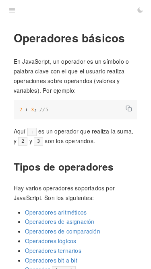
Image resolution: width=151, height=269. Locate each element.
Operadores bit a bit (51, 260)
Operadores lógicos (51, 241)
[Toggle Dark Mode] (140, 10)
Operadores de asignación (60, 221)
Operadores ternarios (53, 250)
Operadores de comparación (62, 231)
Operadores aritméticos (56, 212)
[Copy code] (129, 108)
